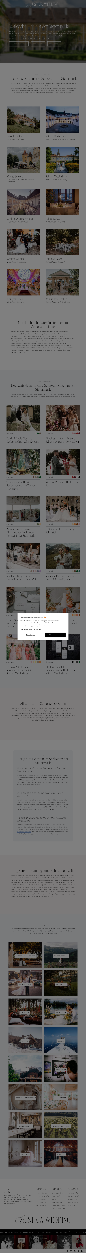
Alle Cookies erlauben (55, 634)
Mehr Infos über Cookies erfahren (30, 629)
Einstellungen (30, 635)
